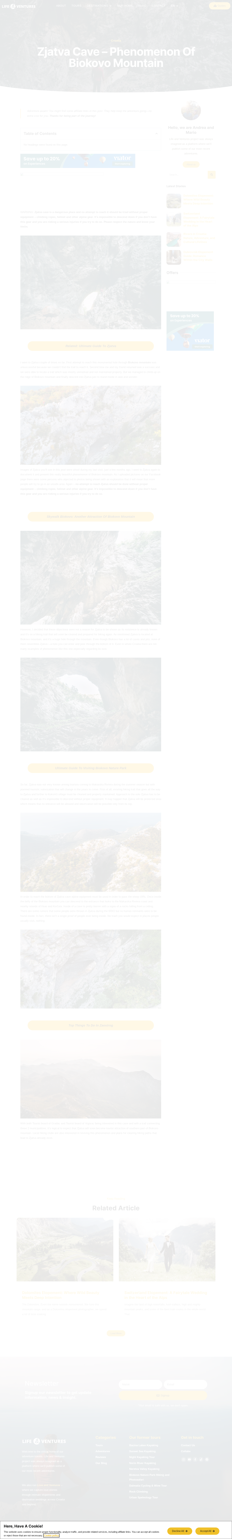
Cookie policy (51, 1535)
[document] (116, 769)
